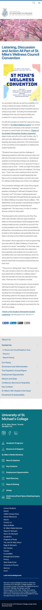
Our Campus (8, 548)
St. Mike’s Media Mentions (12, 455)
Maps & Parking (8, 357)
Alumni (6, 511)
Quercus (7, 568)
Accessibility (8, 554)
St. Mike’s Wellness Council (21, 125)
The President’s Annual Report (14, 370)
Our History (6, 362)
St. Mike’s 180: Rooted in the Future (16, 391)
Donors (6, 520)
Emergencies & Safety (11, 557)
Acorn (6, 571)
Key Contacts (7, 387)
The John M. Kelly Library (12, 542)
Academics (8, 537)
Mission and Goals (9, 378)
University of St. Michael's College (15, 417)
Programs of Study (10, 540)
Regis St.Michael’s (10, 545)
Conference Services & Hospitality (16, 383)
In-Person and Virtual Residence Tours (17, 350)
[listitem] (4, 434)
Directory (6, 354)
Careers (6, 551)
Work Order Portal (10, 562)
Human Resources (10, 517)
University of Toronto (11, 565)
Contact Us (7, 345)
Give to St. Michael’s (11, 534)
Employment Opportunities (13, 374)
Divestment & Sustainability (13, 395)
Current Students (10, 508)
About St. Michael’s (10, 531)
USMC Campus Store (11, 514)
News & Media (9, 525)
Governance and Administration (15, 366)
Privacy (6, 559)
